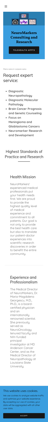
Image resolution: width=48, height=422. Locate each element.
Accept (24, 416)
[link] (24, 37)
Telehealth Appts (24, 50)
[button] (6, 6)
